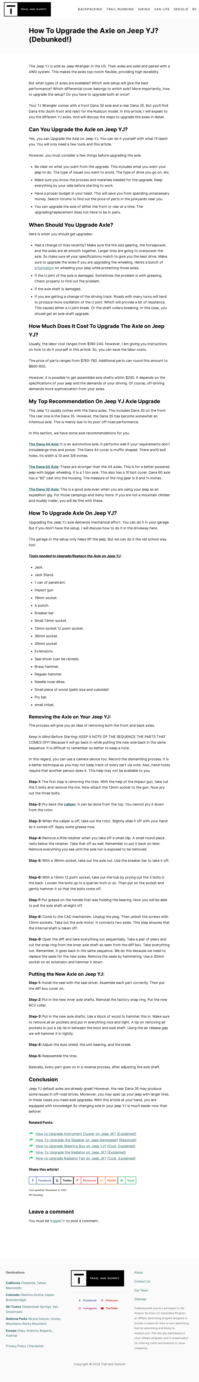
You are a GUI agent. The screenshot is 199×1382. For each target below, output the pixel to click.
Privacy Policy (16, 1346)
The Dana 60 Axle (43, 467)
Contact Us (142, 1281)
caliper (70, 804)
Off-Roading (36, 1194)
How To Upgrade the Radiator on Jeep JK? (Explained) (81, 1152)
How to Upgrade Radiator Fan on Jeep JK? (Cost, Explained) (86, 1158)
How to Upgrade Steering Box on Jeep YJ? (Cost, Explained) (85, 1146)
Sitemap (140, 1299)
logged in (57, 1221)
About (138, 1272)
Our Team (141, 1290)
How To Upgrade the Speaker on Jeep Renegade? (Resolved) (86, 1140)
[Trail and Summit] (28, 9)
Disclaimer (36, 1346)
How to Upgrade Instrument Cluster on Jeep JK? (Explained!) (86, 1134)
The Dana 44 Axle (43, 444)
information (44, 268)
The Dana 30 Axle (43, 489)
